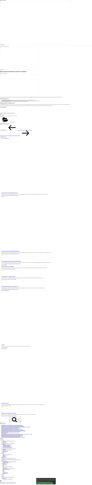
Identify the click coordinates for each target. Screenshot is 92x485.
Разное (14, 122)
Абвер (3, 450)
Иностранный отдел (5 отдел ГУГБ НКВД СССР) (9, 468)
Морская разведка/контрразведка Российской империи (9, 461)
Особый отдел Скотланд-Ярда (6, 445)
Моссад (4, 455)
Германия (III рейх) (3, 449)
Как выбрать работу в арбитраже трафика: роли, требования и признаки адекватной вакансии (13, 426)
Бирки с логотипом (3, 433)
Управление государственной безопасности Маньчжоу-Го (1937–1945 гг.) (12, 459)
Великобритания (3, 444)
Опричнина (4, 464)
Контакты (15, 482)
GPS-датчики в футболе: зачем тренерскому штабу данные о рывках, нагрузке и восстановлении (13, 437)
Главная (1, 482)
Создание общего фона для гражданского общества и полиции (11, 261)
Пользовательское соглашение (9, 482)
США (2, 475)
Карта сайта (3, 482)
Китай (2, 457)
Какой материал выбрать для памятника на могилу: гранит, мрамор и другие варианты (12, 429)
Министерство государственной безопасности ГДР (9, 448)
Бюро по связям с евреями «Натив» (7, 454)
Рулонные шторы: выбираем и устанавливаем (8, 413)
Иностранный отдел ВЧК (6, 469)
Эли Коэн (2, 344)
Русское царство (3, 463)
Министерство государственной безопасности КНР (9, 458)
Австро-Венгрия (3, 441)
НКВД (3, 471)
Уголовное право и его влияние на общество (8, 276)
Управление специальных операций (7, 447)
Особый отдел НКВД (5, 473)
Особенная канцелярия (6, 462)
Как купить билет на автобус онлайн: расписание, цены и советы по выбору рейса (11, 434)
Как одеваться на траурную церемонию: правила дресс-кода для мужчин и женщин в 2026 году (13, 430)
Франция (2, 477)
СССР (2, 465)
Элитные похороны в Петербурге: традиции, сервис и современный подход (10, 431)
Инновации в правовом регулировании (7, 266)
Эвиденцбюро (4, 442)
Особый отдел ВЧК (5, 472)
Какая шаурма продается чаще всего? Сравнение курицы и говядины (9, 427)
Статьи (2, 474)
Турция (2, 476)
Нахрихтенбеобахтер (5, 451)
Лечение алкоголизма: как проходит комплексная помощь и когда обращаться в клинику (12, 435)
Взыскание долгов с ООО (4, 432)
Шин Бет (4, 456)
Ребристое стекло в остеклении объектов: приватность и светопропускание (10, 436)
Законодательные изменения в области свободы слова (9, 286)
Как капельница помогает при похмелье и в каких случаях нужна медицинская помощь (12, 425)
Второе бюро (4, 478)
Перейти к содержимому (3, 0)
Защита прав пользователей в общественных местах (9, 192)
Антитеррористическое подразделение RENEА (8, 443)
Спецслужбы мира (2, 44)
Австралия (2, 440)
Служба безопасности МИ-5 (6, 446)
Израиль (2, 453)
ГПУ (3, 467)
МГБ (3, 470)
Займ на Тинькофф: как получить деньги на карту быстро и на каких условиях (11, 428)
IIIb (3, 452)
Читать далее (9, 195)
